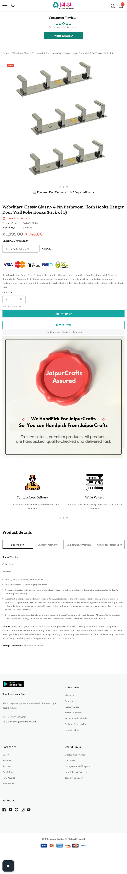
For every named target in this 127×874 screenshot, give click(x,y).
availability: (8, 227)
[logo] (63, 5)
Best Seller (8, 783)
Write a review (63, 35)
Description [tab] (17, 544)
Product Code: (9, 223)
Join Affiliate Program (76, 771)
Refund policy (72, 729)
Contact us (70, 700)
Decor (5, 754)
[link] (13, 684)
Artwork (6, 760)
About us (69, 695)
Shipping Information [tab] (78, 544)
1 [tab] (60, 187)
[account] (113, 5)
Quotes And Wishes (75, 754)
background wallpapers (77, 766)
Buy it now (63, 325)
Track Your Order (74, 777)
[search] (13, 5)
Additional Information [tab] (109, 544)
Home (5, 53)
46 (44, 331)
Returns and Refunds (76, 718)
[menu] (4, 5)
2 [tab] (63, 187)
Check (46, 248)
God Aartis (70, 760)
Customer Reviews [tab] (48, 544)
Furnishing (8, 771)
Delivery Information (75, 723)
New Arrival (8, 777)
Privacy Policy (72, 706)
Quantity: (7, 292)
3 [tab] (67, 187)
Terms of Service (74, 712)
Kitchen (6, 766)
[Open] (8, 866)
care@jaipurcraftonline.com (23, 721)
